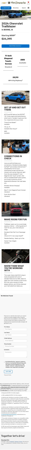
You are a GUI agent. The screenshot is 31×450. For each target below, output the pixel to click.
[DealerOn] (5, 440)
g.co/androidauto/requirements (9, 414)
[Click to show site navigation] (28, 8)
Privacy (20, 441)
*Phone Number (7, 344)
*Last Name (7, 332)
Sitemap (17, 441)
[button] (5, 8)
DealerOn (12, 441)
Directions (16, 7)
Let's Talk (8, 371)
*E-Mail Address (8, 338)
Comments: (6, 349)
